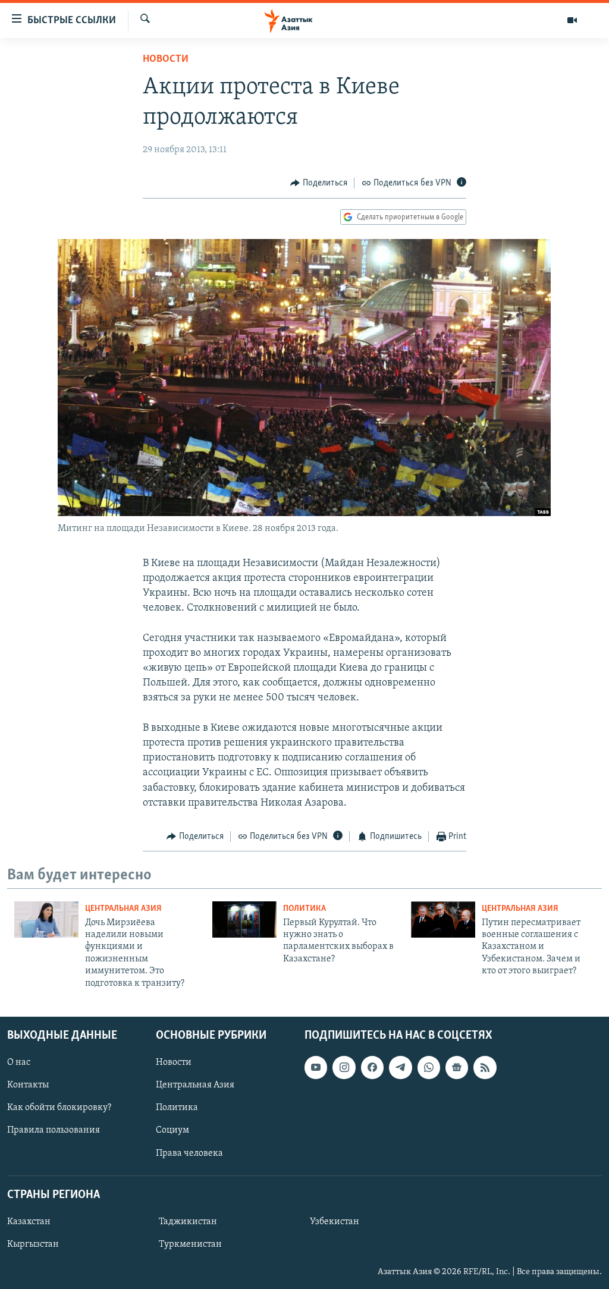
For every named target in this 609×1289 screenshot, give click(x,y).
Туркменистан (190, 1244)
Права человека (189, 1153)
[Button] (318, 183)
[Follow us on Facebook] (372, 1067)
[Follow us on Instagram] (343, 1067)
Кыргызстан (33, 1244)
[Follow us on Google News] (456, 1067)
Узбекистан (334, 1222)
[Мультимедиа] (572, 20)
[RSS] (484, 1067)
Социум (172, 1130)
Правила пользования (53, 1130)
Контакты (28, 1085)
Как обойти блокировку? (59, 1107)
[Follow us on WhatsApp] (428, 1067)
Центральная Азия (123, 908)
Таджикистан (188, 1222)
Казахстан (29, 1222)
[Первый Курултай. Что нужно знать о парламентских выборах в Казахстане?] (244, 919)
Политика (304, 908)
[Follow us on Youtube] (315, 1067)
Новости (166, 59)
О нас (18, 1062)
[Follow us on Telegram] (400, 1067)
